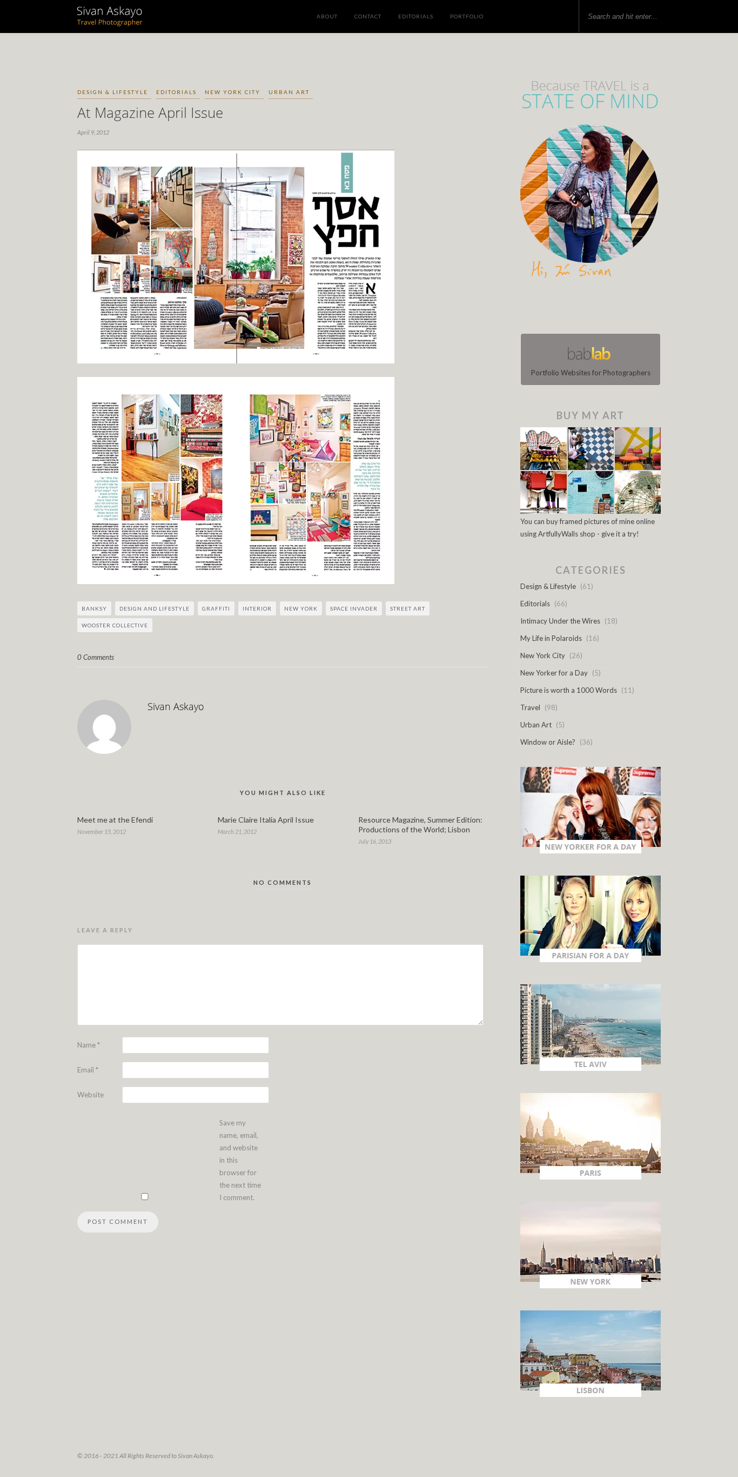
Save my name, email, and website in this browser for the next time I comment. (240, 1160)
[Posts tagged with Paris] (590, 1177)
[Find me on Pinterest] (600, 308)
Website (90, 1094)
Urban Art (289, 92)
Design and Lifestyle (154, 608)
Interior (257, 608)
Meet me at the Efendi (115, 819)
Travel (530, 707)
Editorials (415, 16)
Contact (367, 16)
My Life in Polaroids (551, 638)
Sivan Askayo (175, 706)
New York (301, 608)
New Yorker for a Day (554, 672)
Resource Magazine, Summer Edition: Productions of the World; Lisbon (420, 824)
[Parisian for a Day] (590, 959)
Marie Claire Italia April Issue (266, 819)
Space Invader (354, 608)
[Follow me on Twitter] (587, 308)
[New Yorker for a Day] (590, 850)
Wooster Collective (115, 625)
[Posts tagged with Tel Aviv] (590, 1068)
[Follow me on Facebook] (581, 308)
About (327, 16)
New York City (232, 92)
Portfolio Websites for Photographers (590, 372)
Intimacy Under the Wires (560, 621)
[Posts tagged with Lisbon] (590, 1394)
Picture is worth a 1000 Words (568, 690)
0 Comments (95, 657)
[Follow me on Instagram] (594, 308)
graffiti (216, 608)
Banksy (94, 608)
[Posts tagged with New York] (590, 1285)
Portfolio (467, 16)
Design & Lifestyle (112, 92)
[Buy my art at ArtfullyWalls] (590, 511)
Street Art (407, 608)
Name (88, 1045)
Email (87, 1069)
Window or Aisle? (547, 742)
